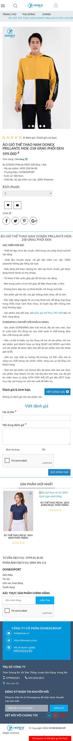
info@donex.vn (21, 633)
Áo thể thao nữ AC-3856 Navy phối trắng (18, 536)
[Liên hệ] (17, 205)
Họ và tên (8, 412)
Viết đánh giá (55, 392)
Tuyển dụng (9, 587)
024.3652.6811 (36, 678)
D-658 (59, 313)
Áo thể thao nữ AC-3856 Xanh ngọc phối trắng (54, 504)
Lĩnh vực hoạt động (13, 583)
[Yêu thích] (8, 205)
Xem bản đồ (12, 683)
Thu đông (28, 14)
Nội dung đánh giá (13, 425)
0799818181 (13, 678)
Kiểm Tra (45, 601)
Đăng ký (59, 708)
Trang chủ (9, 14)
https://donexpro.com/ (25, 640)
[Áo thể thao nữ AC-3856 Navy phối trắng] (18, 511)
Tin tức (6, 579)
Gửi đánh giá (59, 472)
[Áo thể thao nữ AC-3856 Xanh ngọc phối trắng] (54, 494)
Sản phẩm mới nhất (36, 484)
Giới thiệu (8, 575)
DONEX (46, 14)
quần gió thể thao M (45, 313)
